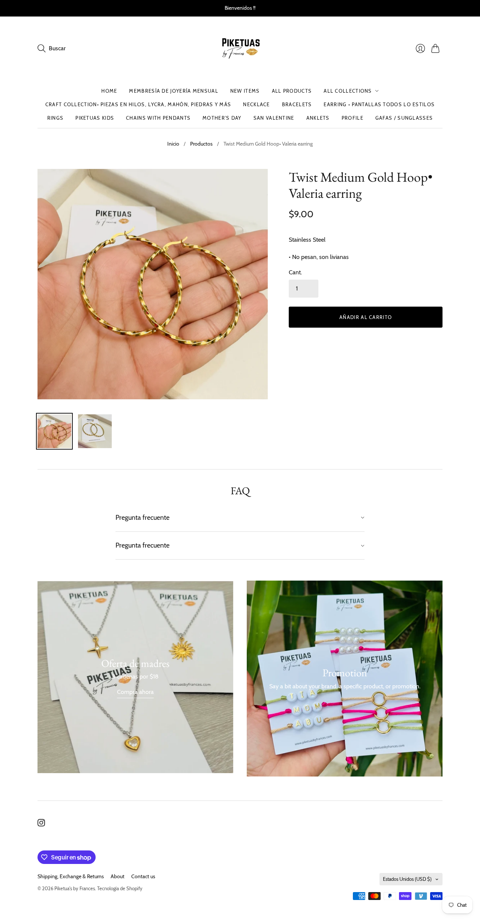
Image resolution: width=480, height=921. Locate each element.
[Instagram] (41, 824)
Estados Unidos (407, 879)
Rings (55, 118)
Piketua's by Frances (74, 888)
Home (109, 91)
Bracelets (297, 104)
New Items (245, 91)
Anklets (318, 118)
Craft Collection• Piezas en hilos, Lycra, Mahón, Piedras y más (138, 104)
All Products (292, 91)
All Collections (348, 91)
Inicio (173, 143)
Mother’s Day (222, 118)
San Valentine (274, 118)
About (117, 876)
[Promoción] (135, 677)
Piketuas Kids (94, 118)
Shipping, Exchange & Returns (71, 876)
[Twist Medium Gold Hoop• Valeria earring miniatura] (54, 431)
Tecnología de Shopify (119, 888)
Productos (201, 143)
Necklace (256, 104)
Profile (352, 118)
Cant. (295, 272)
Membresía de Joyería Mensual (173, 91)
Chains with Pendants (158, 118)
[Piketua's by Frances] (240, 49)
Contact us (143, 876)
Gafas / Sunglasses (404, 118)
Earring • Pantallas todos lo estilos (379, 104)
